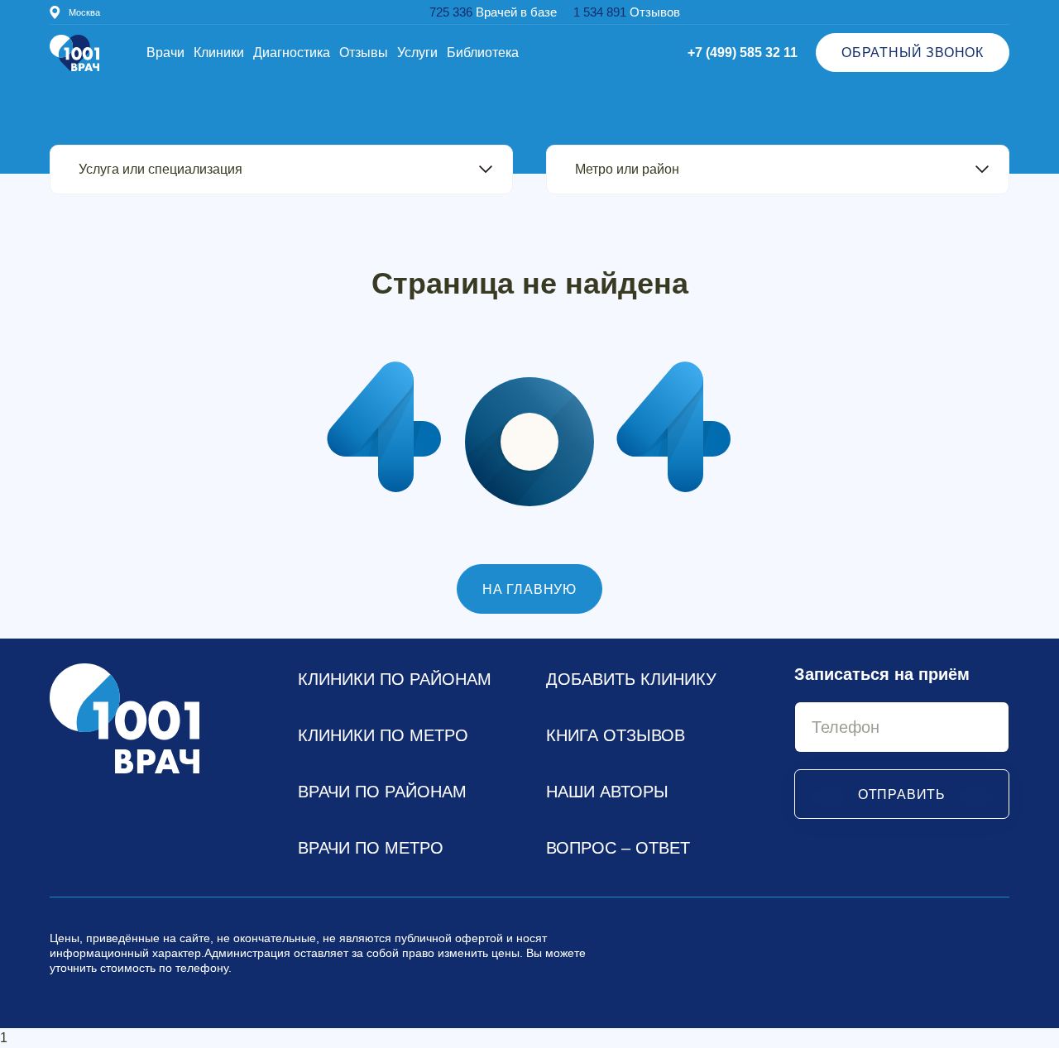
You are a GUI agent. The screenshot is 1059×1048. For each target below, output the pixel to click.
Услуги (417, 52)
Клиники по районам (394, 679)
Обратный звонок (912, 52)
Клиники (219, 52)
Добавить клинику (631, 679)
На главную (529, 589)
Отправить (902, 794)
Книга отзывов (615, 735)
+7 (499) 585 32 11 (743, 52)
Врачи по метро (370, 848)
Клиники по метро (383, 735)
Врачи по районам (382, 791)
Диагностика (291, 52)
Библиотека (483, 52)
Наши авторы (607, 791)
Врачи (165, 52)
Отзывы (363, 52)
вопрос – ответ (618, 848)
